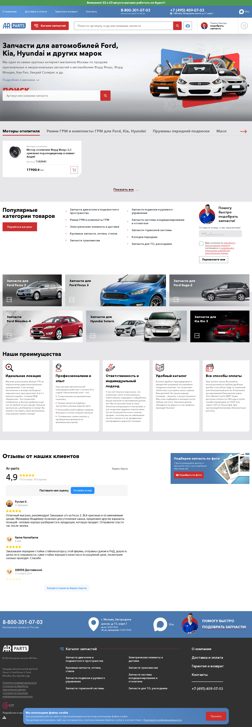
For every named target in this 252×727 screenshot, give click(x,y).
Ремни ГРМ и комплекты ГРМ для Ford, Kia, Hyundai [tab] (96, 131)
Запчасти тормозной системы (152, 230)
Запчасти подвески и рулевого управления (85, 679)
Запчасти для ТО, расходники (152, 243)
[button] (243, 131)
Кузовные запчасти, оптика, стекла (93, 233)
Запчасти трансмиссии (85, 240)
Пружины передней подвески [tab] (181, 131)
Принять (216, 716)
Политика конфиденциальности (20, 682)
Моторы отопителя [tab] (21, 131)
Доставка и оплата (36, 11)
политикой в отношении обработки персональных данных (219, 250)
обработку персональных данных (220, 244)
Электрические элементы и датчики (94, 226)
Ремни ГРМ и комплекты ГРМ (89, 219)
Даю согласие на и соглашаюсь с (220, 248)
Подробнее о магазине (19, 80)
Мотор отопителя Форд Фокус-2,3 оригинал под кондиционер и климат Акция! (51, 153)
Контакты (91, 11)
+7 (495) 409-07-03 (187, 10)
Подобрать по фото (190, 475)
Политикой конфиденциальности (162, 720)
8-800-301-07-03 (135, 10)
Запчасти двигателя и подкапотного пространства (84, 659)
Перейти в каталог (19, 226)
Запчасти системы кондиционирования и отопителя (143, 678)
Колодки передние (145, 237)
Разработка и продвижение (19, 712)
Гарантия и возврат (66, 11)
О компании (10, 11)
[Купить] (74, 170)
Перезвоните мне (213, 259)
